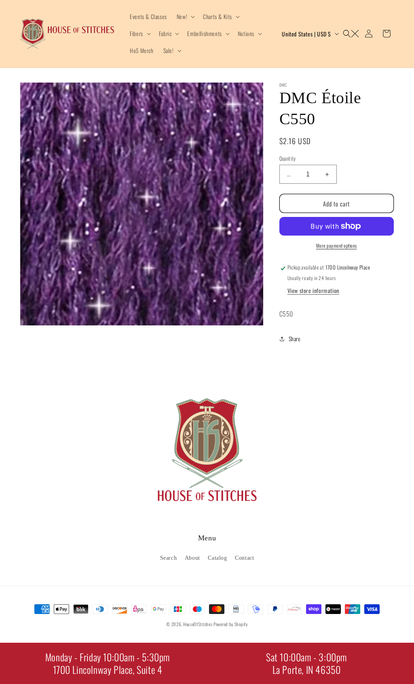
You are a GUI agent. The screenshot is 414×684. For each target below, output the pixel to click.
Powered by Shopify (230, 624)
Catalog (217, 558)
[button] (185, 16)
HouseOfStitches (198, 624)
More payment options (336, 245)
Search (168, 558)
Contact (244, 558)
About (192, 558)
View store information (313, 290)
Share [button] (295, 338)
